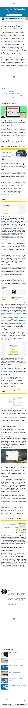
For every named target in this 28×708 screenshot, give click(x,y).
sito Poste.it (20, 509)
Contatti (9, 700)
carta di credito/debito (21, 317)
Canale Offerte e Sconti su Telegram (13, 18)
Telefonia (14, 11)
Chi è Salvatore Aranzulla (13, 699)
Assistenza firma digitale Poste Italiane (12, 100)
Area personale (20, 553)
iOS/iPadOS (4, 239)
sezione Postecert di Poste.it (17, 417)
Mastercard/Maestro (6, 322)
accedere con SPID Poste (14, 228)
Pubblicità (13, 700)
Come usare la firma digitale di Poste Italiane (13, 98)
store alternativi (20, 237)
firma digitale (19, 128)
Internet (18, 11)
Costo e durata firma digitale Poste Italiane (13, 93)
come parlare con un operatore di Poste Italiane (15, 566)
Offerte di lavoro (18, 700)
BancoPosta (4, 187)
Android (10, 237)
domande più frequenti (20, 546)
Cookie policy (11, 701)
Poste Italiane (7, 251)
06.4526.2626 (4, 540)
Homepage (6, 699)
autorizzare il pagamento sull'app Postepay (12, 313)
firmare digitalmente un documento (12, 370)
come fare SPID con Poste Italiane (8, 192)
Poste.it (3, 221)
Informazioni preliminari (9, 91)
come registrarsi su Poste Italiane (12, 193)
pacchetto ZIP (18, 425)
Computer (10, 11)
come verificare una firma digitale (14, 503)
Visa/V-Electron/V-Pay (19, 320)
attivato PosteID (6, 184)
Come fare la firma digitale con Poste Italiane (13, 95)
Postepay (12, 187)
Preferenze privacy (18, 701)
